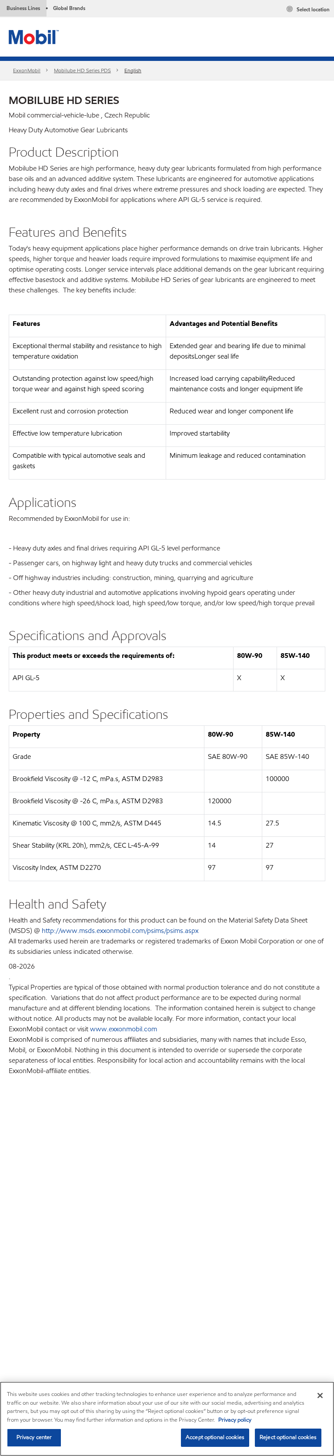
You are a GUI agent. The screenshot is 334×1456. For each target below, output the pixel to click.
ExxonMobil (26, 70)
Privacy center (34, 1437)
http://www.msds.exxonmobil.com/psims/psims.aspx (120, 930)
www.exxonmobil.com (123, 1028)
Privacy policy (234, 1420)
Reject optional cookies (288, 1437)
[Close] (320, 1395)
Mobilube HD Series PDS (82, 70)
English (132, 70)
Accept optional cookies (215, 1437)
